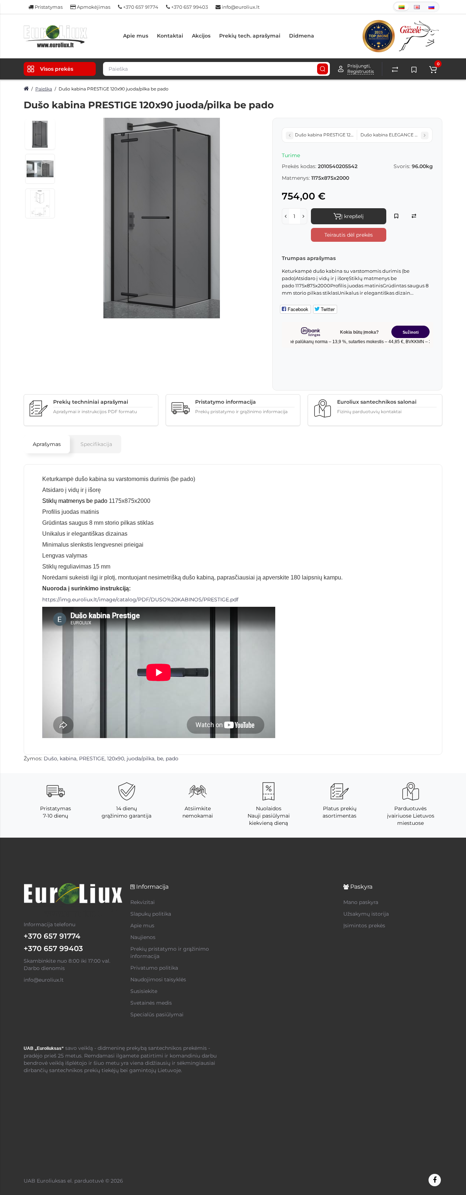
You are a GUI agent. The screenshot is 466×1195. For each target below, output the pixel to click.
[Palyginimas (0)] (395, 68)
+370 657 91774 (140, 7)
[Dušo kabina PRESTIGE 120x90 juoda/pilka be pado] (162, 218)
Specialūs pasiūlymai (156, 1014)
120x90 (115, 758)
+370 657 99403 (189, 7)
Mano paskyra (360, 902)
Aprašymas (47, 444)
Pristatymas (48, 7)
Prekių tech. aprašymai (249, 35)
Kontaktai (170, 35)
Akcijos (201, 35)
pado (172, 758)
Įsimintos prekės (364, 925)
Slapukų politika (150, 914)
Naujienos (142, 937)
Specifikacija (96, 444)
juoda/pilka (140, 758)
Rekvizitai (142, 902)
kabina (68, 758)
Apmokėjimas (93, 7)
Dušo (50, 758)
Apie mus (135, 35)
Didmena (301, 35)
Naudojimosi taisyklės (158, 979)
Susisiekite (143, 991)
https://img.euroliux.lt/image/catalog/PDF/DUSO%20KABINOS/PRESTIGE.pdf (140, 599)
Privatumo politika (154, 968)
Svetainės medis (151, 1003)
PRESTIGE (91, 758)
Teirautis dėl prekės (348, 235)
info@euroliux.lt (240, 7)
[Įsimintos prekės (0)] (413, 68)
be (160, 758)
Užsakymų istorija (366, 914)
